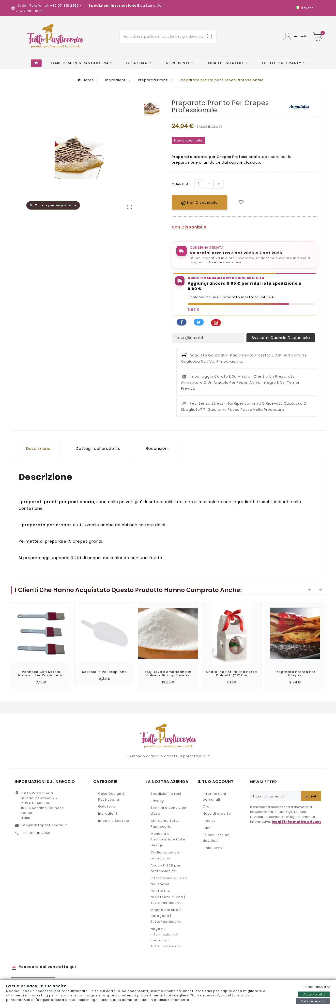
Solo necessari (313, 1001)
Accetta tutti (314, 994)
